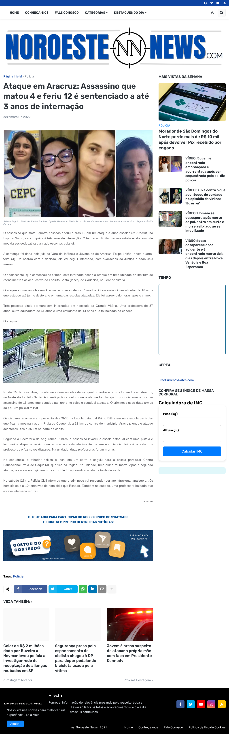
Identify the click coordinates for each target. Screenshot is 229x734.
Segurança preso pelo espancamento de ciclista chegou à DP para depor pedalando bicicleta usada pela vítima (75, 658)
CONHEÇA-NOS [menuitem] (37, 13)
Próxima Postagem (137, 680)
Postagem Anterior (19, 680)
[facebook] (205, 3)
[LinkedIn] (92, 589)
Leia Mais (32, 715)
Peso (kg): (170, 414)
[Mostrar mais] (112, 589)
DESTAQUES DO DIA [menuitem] (129, 13)
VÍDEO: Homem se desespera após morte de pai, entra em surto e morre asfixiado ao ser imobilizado (204, 222)
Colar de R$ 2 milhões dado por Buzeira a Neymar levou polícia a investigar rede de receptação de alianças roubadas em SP (25, 658)
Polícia (29, 76)
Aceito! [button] (15, 724)
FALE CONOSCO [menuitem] (67, 13)
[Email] (102, 589)
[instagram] (211, 704)
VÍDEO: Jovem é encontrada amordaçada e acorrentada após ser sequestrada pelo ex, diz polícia (205, 169)
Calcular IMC (192, 451)
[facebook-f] (180, 704)
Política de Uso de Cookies (207, 727)
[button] (213, 13)
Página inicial (12, 76)
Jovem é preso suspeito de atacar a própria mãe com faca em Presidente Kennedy (129, 653)
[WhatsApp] (83, 589)
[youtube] (218, 3)
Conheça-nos (148, 727)
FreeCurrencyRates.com (176, 380)
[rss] (224, 3)
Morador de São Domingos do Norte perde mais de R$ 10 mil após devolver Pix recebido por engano (190, 139)
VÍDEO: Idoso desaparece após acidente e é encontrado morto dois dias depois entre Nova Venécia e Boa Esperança (204, 254)
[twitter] (211, 3)
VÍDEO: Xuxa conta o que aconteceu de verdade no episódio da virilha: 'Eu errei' (205, 196)
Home (128, 727)
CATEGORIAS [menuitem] (95, 13)
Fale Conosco (173, 727)
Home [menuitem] (14, 13)
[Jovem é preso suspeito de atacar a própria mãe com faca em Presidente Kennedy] (130, 624)
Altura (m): (171, 430)
